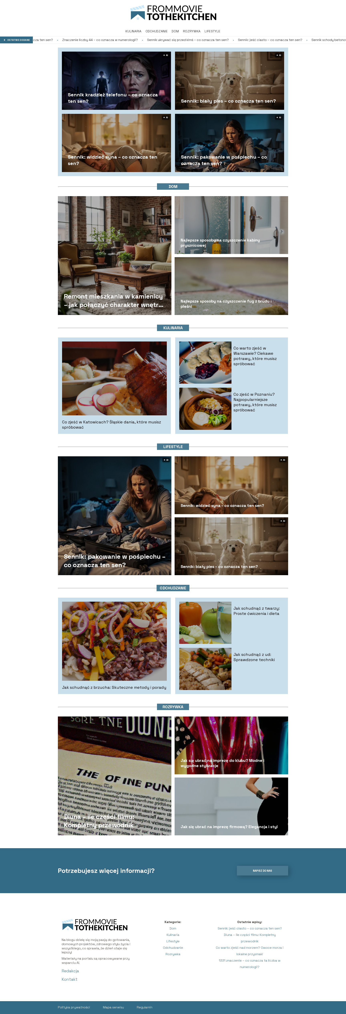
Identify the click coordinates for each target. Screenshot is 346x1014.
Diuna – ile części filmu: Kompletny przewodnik (99, 821)
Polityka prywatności (74, 1007)
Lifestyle (212, 31)
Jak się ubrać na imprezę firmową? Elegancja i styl (229, 826)
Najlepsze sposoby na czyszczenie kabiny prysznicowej (220, 242)
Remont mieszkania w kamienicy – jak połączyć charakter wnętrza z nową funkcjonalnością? (114, 300)
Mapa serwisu (113, 1007)
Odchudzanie (157, 31)
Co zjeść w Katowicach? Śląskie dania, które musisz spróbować (111, 424)
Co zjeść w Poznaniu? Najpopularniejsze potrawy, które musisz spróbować (255, 402)
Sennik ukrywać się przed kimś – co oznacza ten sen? (120, 40)
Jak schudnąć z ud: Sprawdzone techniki (254, 657)
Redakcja (70, 970)
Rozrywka (192, 31)
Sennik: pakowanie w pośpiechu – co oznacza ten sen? (224, 160)
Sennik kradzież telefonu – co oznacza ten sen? (113, 98)
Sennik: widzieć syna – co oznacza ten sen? (112, 160)
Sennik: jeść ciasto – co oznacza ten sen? (202, 40)
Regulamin (144, 1007)
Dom (175, 31)
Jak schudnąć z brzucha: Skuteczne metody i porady (114, 687)
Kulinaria (133, 31)
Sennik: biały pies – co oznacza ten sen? (228, 101)
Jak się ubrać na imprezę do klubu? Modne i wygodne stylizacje (222, 763)
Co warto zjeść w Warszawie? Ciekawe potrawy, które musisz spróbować (255, 355)
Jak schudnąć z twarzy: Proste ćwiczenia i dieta (256, 611)
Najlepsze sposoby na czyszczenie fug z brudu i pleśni (226, 304)
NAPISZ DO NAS (262, 870)
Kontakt (69, 979)
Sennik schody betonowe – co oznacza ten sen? (280, 40)
